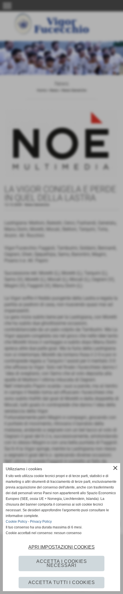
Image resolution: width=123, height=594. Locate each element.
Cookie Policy (16, 522)
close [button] (115, 468)
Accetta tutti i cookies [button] (61, 582)
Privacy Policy (41, 522)
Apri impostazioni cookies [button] (61, 547)
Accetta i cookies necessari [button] (61, 563)
